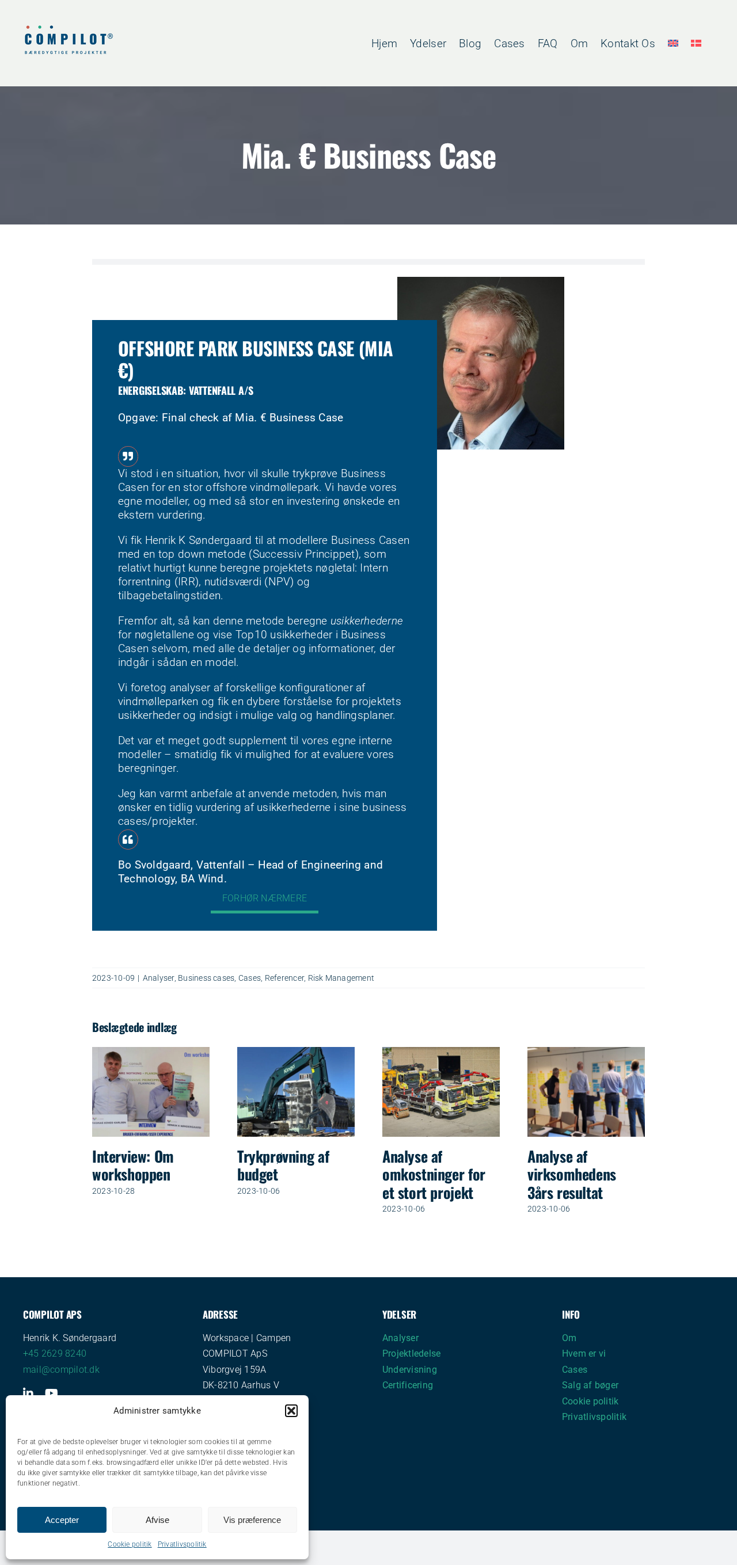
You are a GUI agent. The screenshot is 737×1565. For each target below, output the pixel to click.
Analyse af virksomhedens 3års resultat (571, 1174)
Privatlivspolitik (182, 1544)
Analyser (158, 978)
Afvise (157, 1520)
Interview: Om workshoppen (133, 1165)
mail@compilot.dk (61, 1369)
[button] (291, 1411)
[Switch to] (673, 43)
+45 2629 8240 (54, 1353)
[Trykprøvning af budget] (296, 1052)
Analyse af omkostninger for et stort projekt (433, 1174)
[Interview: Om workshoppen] (151, 1052)
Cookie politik (129, 1544)
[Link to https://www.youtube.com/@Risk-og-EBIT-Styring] (51, 1393)
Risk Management (341, 978)
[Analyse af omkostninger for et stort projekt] (441, 1052)
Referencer (284, 978)
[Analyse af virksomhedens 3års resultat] (586, 1052)
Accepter (62, 1520)
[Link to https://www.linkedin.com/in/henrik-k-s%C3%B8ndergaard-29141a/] (28, 1393)
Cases (249, 978)
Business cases (206, 978)
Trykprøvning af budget (283, 1165)
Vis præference (252, 1520)
